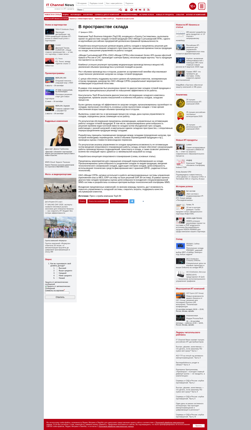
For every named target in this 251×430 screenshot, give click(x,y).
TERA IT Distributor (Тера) (64, 29)
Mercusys (202, 272)
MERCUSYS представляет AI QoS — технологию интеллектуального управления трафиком (190, 278)
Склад (179, 239)
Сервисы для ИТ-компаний (107, 14)
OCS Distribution (192, 272)
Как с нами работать (114, 3)
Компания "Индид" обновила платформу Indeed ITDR (190, 165)
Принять (198, 426)
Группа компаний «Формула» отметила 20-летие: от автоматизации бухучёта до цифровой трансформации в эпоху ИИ (57, 247)
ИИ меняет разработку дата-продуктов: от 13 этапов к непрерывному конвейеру (191, 36)
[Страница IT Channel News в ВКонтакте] (140, 10)
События (180, 14)
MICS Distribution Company (192, 259)
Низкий (62, 278)
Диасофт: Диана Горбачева (57, 149)
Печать (82, 201)
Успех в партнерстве (56, 25)
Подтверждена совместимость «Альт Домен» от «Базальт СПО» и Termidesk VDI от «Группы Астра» (191, 177)
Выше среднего (65, 271)
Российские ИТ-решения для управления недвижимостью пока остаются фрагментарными (190, 49)
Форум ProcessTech (194, 318)
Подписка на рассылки (125, 19)
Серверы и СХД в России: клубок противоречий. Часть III (190, 416)
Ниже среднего (65, 275)
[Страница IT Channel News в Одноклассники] (144, 10)
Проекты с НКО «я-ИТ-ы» (104, 19)
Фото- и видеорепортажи (58, 174)
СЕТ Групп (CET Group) (195, 293)
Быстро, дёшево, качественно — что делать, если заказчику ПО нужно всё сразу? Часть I (190, 349)
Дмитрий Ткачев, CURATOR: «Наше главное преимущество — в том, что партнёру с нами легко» (59, 51)
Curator (58, 45)
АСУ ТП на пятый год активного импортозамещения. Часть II (189, 357)
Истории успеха (146, 14)
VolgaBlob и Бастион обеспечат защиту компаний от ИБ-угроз (189, 86)
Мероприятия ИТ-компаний (190, 289)
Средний (62, 273)
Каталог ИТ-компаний (195, 14)
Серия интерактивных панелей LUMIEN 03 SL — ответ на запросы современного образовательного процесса (190, 151)
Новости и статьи (53, 14)
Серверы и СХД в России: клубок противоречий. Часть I (190, 382)
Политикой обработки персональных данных (116, 426)
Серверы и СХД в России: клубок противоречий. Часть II (190, 397)
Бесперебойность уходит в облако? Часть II (187, 364)
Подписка (129, 3)
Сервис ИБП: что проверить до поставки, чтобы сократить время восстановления (188, 76)
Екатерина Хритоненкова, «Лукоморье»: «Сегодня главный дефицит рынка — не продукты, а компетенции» (190, 372)
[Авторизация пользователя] (126, 10)
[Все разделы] (201, 9)
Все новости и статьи (119, 201)
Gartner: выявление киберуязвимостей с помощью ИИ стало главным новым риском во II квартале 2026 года (190, 62)
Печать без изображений (98, 201)
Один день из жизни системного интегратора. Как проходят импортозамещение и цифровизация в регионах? (189, 406)
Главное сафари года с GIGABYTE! (64, 110)
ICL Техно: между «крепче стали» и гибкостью (57, 63)
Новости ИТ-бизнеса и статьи (56, 19)
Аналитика (88, 14)
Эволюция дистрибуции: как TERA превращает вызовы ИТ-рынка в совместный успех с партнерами (58, 36)
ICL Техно (59, 58)
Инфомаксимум (192, 315)
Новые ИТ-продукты (165, 14)
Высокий (62, 268)
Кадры (66, 14)
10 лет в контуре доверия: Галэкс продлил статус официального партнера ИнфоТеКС (189, 210)
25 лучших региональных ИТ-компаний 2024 (194, 127)
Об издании (82, 3)
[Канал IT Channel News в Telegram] (136, 10)
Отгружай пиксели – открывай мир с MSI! (64, 82)
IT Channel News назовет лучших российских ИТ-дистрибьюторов (190, 341)
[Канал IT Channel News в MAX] (131, 10)
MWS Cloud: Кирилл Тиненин (57, 162)
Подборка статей (96, 3)
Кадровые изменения (56, 121)
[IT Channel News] (60, 9)
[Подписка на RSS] (148, 10)
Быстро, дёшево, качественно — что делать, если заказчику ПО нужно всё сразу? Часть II (190, 389)
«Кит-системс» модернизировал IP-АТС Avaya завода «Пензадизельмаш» (190, 197)
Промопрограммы (129, 14)
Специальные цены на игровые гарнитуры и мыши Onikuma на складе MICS (191, 265)
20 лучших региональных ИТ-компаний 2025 (194, 102)
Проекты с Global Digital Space (81, 19)
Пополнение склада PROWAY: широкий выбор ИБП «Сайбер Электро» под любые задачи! (189, 251)
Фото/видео (75, 14)
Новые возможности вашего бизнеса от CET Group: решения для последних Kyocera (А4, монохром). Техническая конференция (190, 301)
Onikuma (197, 260)
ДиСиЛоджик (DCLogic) (53, 202)
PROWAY (189, 244)
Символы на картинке (55, 290)
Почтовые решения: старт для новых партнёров (59, 96)
